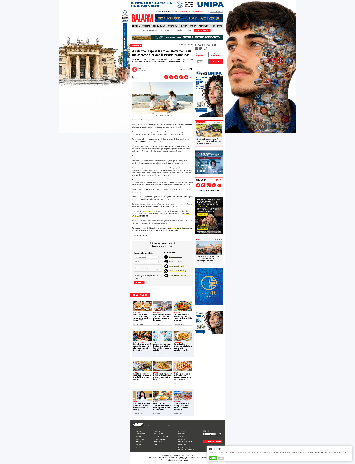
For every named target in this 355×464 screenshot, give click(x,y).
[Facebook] (166, 257)
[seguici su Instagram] (207, 434)
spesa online (148, 211)
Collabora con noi (185, 447)
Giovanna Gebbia (179, 324)
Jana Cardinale (158, 354)
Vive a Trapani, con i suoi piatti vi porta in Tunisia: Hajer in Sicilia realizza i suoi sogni (141, 406)
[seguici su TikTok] (210, 434)
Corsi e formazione (150, 30)
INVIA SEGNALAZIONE (184, 11)
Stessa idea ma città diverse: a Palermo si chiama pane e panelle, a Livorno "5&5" (141, 317)
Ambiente (157, 431)
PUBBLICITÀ (159, 11)
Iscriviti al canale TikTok (176, 266)
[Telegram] (166, 275)
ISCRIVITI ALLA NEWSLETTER (209, 190)
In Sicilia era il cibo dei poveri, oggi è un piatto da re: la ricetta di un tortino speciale (142, 377)
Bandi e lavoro (166, 30)
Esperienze (190, 44)
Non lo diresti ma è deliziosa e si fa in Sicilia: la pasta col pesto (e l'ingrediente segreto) (183, 347)
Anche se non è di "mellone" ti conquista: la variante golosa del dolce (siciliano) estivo (162, 406)
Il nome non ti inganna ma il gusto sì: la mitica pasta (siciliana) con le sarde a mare (162, 377)
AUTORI (174, 11)
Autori (180, 436)
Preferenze (221, 458)
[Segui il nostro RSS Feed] (220, 434)
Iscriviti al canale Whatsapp (177, 271)
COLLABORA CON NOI (198, 11)
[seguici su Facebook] (204, 434)
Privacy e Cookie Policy (186, 450)
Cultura (138, 431)
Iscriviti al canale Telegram (177, 275)
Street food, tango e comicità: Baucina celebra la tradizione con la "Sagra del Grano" (208, 141)
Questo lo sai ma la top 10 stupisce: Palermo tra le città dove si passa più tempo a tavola (142, 347)
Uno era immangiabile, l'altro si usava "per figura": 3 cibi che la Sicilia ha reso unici (183, 317)
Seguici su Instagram (175, 261)
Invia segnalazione (185, 442)
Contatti (181, 439)
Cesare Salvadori (138, 324)
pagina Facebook (154, 230)
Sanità (138, 447)
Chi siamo (181, 431)
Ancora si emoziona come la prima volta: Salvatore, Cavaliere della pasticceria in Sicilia (162, 347)
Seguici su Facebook (175, 257)
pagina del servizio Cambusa (176, 228)
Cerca (215, 61)
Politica (138, 444)
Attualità (139, 442)
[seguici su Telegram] (216, 434)
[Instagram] (166, 261)
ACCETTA (213, 458)
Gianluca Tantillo (179, 354)
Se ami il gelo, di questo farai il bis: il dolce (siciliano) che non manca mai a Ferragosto (182, 377)
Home (177, 44)
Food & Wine (183, 44)
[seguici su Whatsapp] (213, 434)
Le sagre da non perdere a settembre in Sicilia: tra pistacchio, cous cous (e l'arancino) (162, 317)
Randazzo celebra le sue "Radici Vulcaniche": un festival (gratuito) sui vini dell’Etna (208, 258)
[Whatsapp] (166, 271)
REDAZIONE (167, 11)
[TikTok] (166, 266)
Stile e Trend (158, 434)
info (238, 452)
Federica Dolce (178, 413)
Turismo (138, 436)
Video (188, 30)
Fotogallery (179, 30)
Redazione (157, 324)
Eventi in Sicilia (141, 434)
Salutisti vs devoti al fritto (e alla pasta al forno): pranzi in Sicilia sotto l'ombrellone (182, 406)
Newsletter (182, 444)
